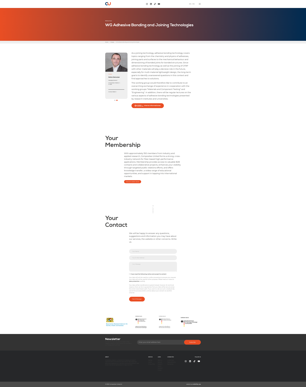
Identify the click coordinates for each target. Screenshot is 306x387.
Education (160, 368)
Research (160, 364)
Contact (160, 370)
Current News (170, 360)
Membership (170, 364)
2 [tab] (117, 100)
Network (160, 362)
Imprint (150, 362)
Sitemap (150, 360)
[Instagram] (147, 4)
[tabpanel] (116, 75)
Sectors (159, 366)
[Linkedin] (151, 4)
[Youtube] (159, 4)
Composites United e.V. (115, 384)
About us (160, 360)
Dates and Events (171, 362)
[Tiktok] (155, 4)
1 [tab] (115, 100)
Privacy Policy (151, 364)
